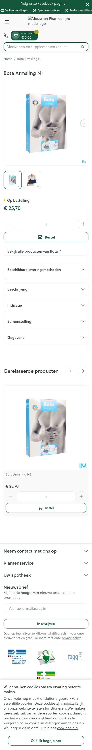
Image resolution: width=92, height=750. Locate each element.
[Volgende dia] (83, 371)
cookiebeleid (67, 727)
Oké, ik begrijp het (46, 740)
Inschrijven (46, 623)
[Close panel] (87, 4)
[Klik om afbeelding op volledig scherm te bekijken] (46, 123)
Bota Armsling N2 (18, 474)
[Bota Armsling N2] (46, 427)
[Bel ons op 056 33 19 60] (6, 35)
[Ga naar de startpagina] (50, 22)
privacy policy (71, 637)
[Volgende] (83, 123)
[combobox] (40, 46)
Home (8, 59)
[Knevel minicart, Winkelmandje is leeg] (16, 35)
